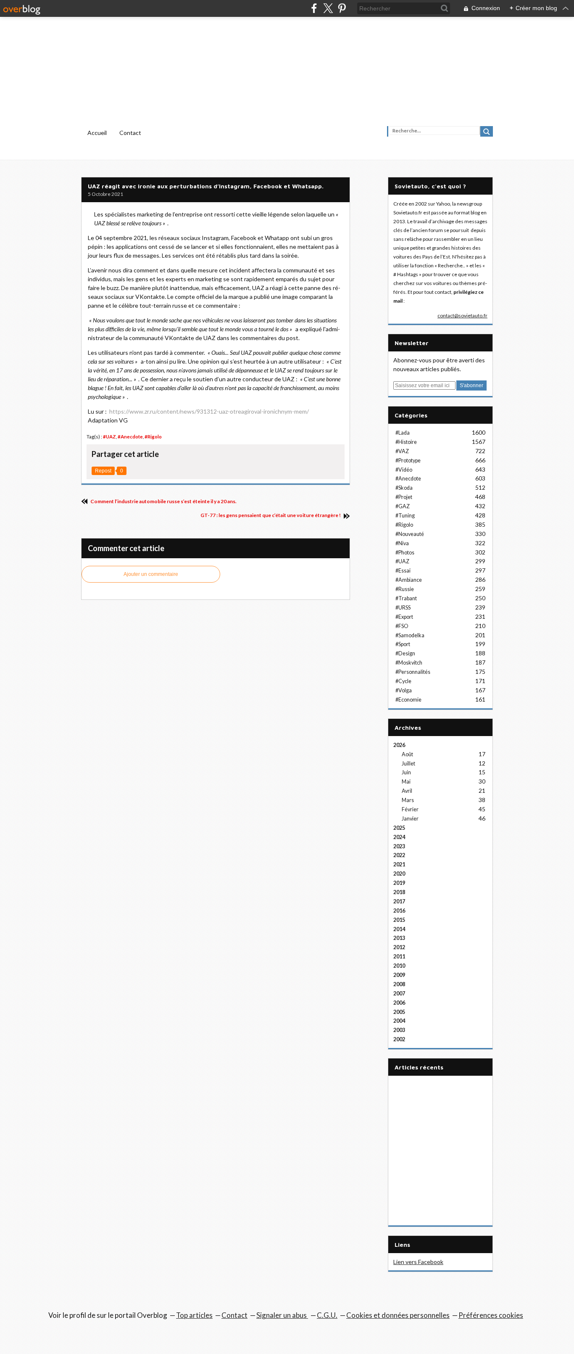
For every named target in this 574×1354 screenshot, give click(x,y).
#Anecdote (130, 436)
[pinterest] (342, 8)
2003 (399, 1030)
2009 (399, 975)
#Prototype (408, 460)
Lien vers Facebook (418, 1261)
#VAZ (402, 451)
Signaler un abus (282, 1315)
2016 (399, 911)
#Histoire (406, 442)
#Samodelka (409, 635)
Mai (406, 782)
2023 (399, 846)
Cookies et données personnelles (398, 1315)
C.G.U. (327, 1315)
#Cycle (403, 681)
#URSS (403, 607)
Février (410, 809)
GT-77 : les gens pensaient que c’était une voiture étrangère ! (271, 515)
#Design (405, 653)
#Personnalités (412, 672)
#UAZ (109, 436)
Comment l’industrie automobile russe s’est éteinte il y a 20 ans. (163, 501)
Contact (130, 132)
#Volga (403, 690)
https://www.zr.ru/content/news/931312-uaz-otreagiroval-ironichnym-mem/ (209, 411)
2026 (399, 745)
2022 (399, 855)
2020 (399, 874)
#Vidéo (403, 470)
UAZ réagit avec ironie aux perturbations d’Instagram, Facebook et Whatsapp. (206, 186)
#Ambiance (408, 580)
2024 (399, 837)
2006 (399, 1003)
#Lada (402, 433)
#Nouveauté (409, 534)
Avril (407, 791)
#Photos (404, 552)
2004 (399, 1021)
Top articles (194, 1315)
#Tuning (405, 515)
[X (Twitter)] (328, 8)
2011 (399, 956)
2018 (399, 892)
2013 (399, 938)
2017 (399, 901)
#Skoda (404, 488)
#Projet (403, 497)
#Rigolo (153, 436)
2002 (399, 1039)
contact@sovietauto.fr (462, 315)
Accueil (97, 132)
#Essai (403, 570)
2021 (399, 864)
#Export (404, 617)
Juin (406, 772)
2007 (399, 993)
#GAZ (402, 506)
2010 (399, 966)
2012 (399, 947)
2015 (399, 920)
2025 (399, 828)
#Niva (402, 543)
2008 (399, 984)
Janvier (410, 819)
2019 (399, 883)
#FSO (401, 626)
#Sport (402, 644)
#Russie (404, 589)
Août (407, 754)
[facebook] (314, 8)
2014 (399, 929)
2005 (399, 1012)
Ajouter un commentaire (151, 574)
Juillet (408, 763)
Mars (408, 800)
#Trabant (406, 598)
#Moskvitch (408, 663)
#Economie (408, 700)
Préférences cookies (490, 1315)
